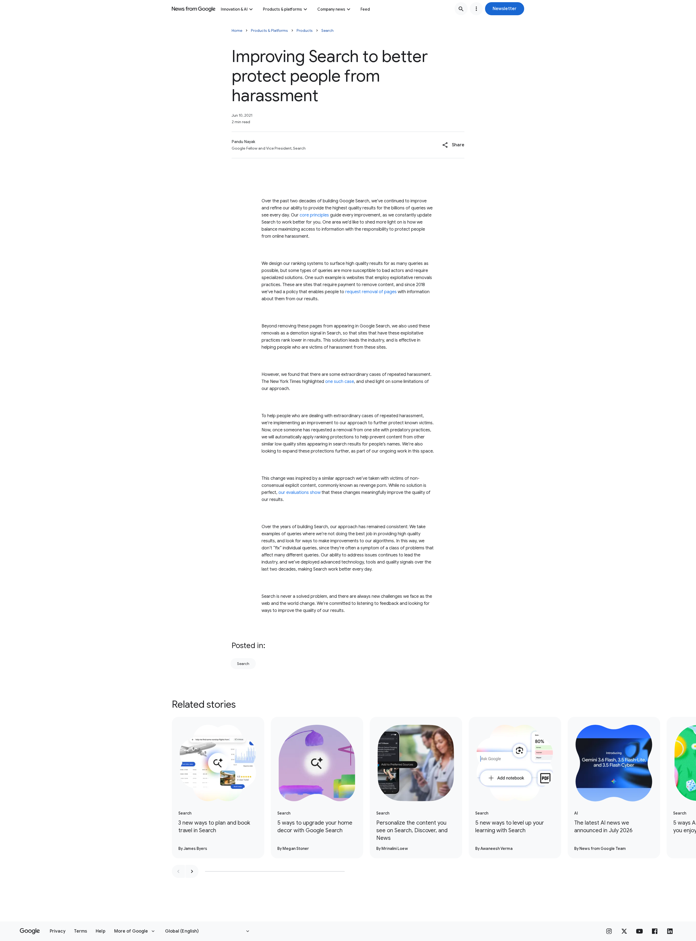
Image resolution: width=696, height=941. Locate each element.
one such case (339, 381)
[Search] (461, 8)
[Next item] (191, 871)
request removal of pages (371, 292)
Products (305, 30)
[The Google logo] (30, 931)
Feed (365, 9)
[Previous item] (178, 871)
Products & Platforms (269, 30)
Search (327, 30)
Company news (331, 9)
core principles (314, 215)
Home (237, 30)
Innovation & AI (234, 9)
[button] (504, 8)
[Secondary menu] (476, 8)
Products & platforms (282, 9)
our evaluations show (299, 492)
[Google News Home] (193, 8)
